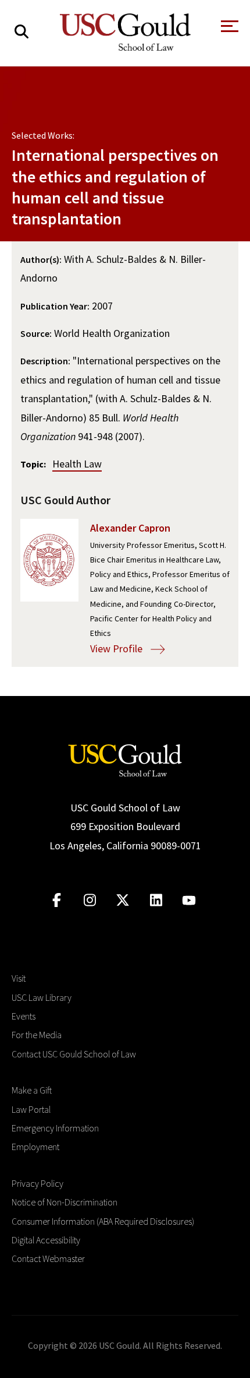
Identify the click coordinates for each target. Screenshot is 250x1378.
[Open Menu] (228, 29)
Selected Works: (43, 135)
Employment (35, 1146)
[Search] (21, 32)
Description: (45, 361)
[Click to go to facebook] (57, 900)
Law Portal (31, 1109)
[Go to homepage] (125, 759)
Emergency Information (55, 1128)
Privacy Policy (37, 1183)
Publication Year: (55, 306)
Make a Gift (32, 1090)
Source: (36, 333)
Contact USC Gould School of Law (74, 1054)
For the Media (37, 1034)
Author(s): (41, 259)
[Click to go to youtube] (189, 900)
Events (23, 1016)
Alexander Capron (130, 528)
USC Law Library (42, 997)
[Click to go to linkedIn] (156, 900)
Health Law (77, 463)
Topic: (33, 464)
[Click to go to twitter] (123, 900)
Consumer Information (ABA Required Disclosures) (103, 1221)
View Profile (117, 648)
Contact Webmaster (48, 1258)
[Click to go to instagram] (90, 900)
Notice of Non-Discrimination (64, 1202)
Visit (19, 978)
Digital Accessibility (46, 1240)
